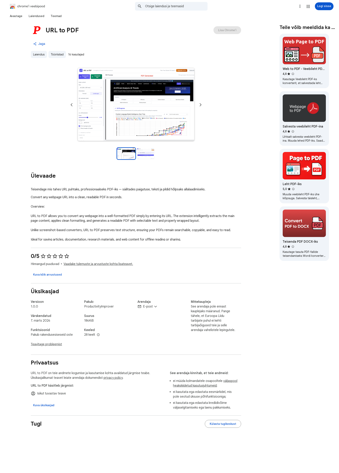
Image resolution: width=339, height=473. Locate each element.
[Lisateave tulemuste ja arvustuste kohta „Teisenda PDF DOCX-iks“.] (292, 246)
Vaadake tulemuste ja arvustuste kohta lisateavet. (98, 264)
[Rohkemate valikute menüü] (300, 6)
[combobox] (176, 6)
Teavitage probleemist (46, 344)
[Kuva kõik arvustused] (47, 274)
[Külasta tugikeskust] (223, 424)
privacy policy (113, 378)
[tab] (16, 16)
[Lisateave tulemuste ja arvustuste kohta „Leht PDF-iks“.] (293, 189)
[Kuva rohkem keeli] (98, 335)
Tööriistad (57, 54)
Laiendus (39, 54)
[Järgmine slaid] (200, 105)
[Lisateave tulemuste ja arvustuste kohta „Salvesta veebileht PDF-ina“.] (292, 131)
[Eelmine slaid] (72, 105)
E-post (148, 306)
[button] (308, 6)
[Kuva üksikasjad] (44, 405)
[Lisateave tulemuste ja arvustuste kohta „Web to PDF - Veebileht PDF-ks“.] (292, 74)
